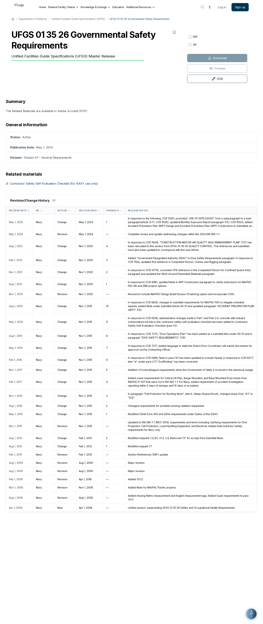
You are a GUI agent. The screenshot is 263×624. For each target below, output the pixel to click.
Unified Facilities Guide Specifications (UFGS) (78, 18)
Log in (222, 7)
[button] (251, 614)
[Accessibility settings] (210, 7)
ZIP (195, 44)
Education (118, 7)
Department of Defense (33, 18)
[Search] (202, 7)
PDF (195, 36)
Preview (219, 68)
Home (42, 7)
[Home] (12, 19)
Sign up (240, 7)
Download (220, 58)
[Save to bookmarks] (174, 32)
